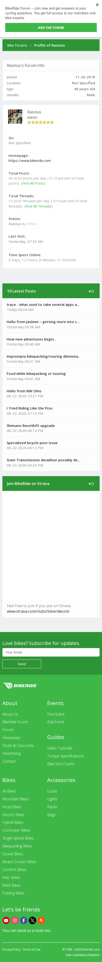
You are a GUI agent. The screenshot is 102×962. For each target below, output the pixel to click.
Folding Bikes (13, 893)
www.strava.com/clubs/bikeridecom (38, 611)
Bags (51, 814)
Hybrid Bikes (12, 822)
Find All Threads (38, 206)
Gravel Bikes (12, 853)
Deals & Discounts (18, 745)
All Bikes (9, 791)
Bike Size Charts (60, 763)
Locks (52, 791)
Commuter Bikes (16, 830)
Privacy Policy (11, 949)
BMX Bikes (11, 885)
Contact (9, 761)
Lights (52, 799)
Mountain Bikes (15, 799)
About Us (10, 714)
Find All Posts (33, 183)
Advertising (11, 753)
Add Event (55, 721)
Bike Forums (17, 45)
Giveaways (11, 737)
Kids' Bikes (11, 877)
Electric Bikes (13, 814)
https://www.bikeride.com (30, 160)
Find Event (56, 714)
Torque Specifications (65, 756)
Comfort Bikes (14, 869)
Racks (52, 806)
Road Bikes (11, 806)
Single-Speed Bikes (18, 838)
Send (22, 663)
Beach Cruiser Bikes (19, 861)
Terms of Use (32, 949)
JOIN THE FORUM (50, 27)
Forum (8, 729)
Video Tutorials (59, 748)
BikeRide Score (15, 721)
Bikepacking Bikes (17, 846)
